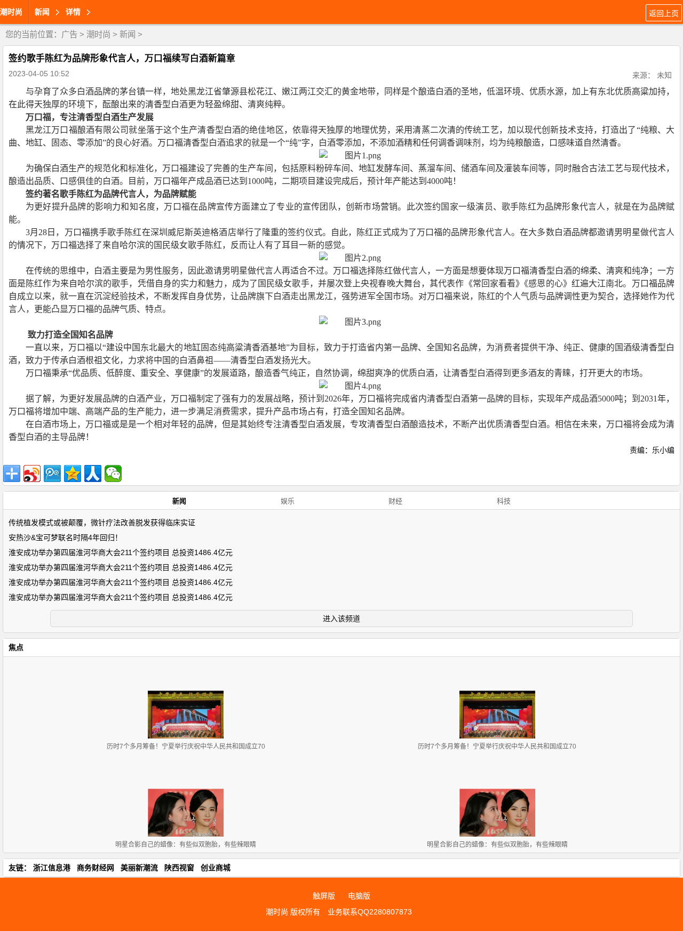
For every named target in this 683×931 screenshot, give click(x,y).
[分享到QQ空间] (72, 473)
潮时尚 (11, 11)
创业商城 (216, 867)
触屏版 (324, 896)
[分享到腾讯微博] (52, 473)
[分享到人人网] (92, 473)
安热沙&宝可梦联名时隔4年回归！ (65, 537)
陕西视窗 (179, 867)
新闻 (128, 34)
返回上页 (664, 13)
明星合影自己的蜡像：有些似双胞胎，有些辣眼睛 (185, 844)
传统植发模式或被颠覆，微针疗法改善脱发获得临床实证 (102, 522)
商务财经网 (95, 867)
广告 (69, 34)
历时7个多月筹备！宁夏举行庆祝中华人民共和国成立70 (186, 746)
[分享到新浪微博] (32, 473)
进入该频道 (341, 618)
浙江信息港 (51, 867)
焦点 (16, 647)
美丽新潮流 (139, 867)
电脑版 (359, 896)
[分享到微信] (113, 473)
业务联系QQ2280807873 (370, 912)
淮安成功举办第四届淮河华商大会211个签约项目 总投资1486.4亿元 (121, 552)
